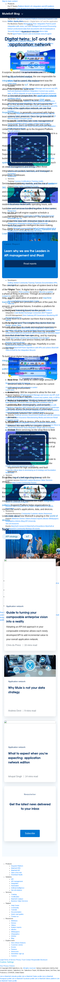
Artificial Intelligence (17, 888)
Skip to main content (9, 1)
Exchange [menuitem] (30, 9)
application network (47, 96)
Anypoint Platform (11, 112)
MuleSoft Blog (11, 13)
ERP (42, 100)
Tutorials (14, 910)
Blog (12, 938)
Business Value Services (19, 901)
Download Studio (16, 874)
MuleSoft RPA (15, 868)
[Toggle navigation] (22, 13)
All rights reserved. (29, 968)
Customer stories (17, 945)
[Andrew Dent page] (20, 55)
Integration (14, 883)
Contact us (15, 916)
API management (17, 881)
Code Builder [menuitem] (21, 9)
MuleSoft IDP (15, 870)
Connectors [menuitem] (39, 9)
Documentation (16, 912)
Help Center (15, 905)
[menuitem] (36, 6)
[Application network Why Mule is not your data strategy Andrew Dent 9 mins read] (30, 716)
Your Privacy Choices (7, 966)
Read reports (30, 263)
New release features (18, 943)
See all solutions (16, 890)
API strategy (12, 536)
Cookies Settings (7, 962)
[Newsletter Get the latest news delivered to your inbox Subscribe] (30, 841)
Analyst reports (16, 927)
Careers (14, 956)
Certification (15, 896)
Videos (13, 925)
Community (15, 907)
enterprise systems (16, 150)
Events (13, 947)
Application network (30, 31)
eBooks (13, 929)
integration (7, 81)
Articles (13, 936)
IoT (26, 85)
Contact (28, 960)
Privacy (18, 960)
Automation (15, 885)
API (12, 879)
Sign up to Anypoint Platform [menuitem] (27, 19)
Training (14, 894)
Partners (14, 949)
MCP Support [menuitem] (49, 9)
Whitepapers (15, 932)
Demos (13, 923)
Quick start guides (17, 914)
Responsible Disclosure (39, 960)
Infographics (15, 934)
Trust (23, 960)
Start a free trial (16, 872)
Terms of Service (10, 960)
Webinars (14, 921)
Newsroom (15, 951)
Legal (2, 960)
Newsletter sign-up (17, 953)
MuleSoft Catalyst (17, 899)
